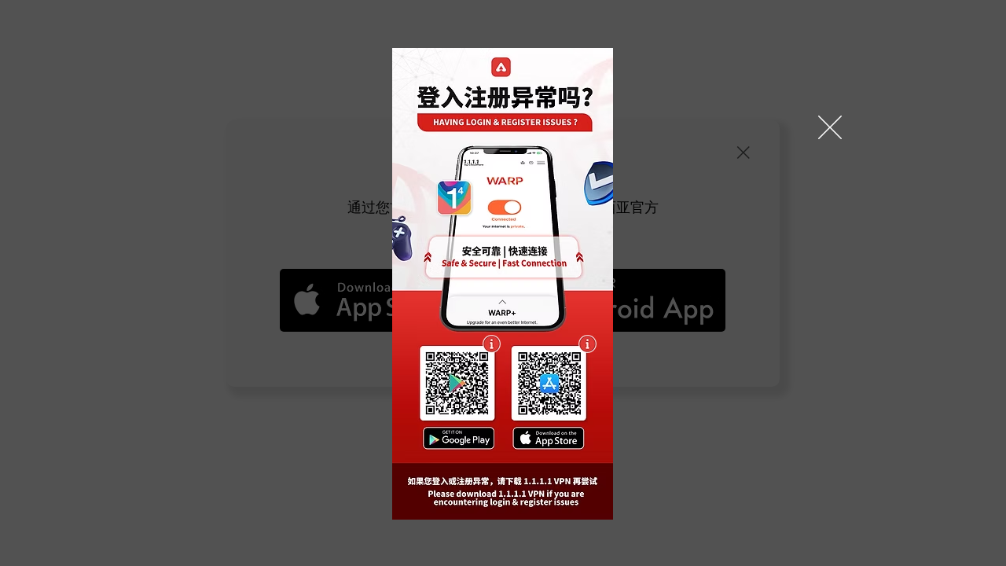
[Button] (458, 383)
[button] (830, 127)
